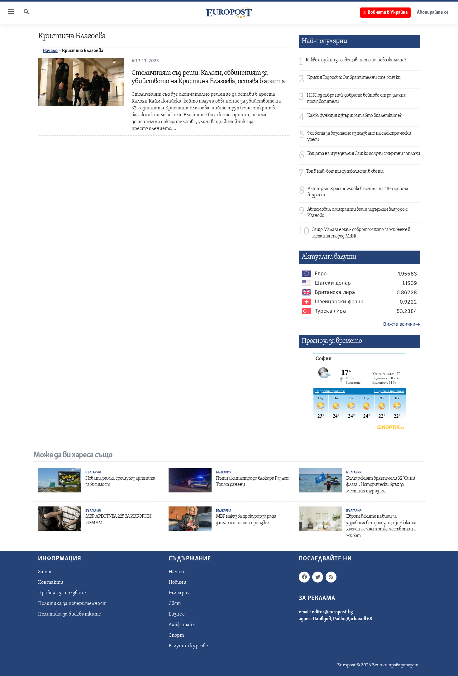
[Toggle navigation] (8, 11)
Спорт (176, 635)
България (93, 472)
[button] (26, 11)
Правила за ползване (62, 593)
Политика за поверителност (72, 603)
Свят (175, 603)
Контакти (51, 582)
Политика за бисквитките (69, 614)
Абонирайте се (433, 12)
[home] (229, 12)
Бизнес (176, 614)
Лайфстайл (182, 624)
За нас (45, 571)
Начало (50, 50)
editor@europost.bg (332, 612)
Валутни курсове (188, 646)
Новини (177, 582)
